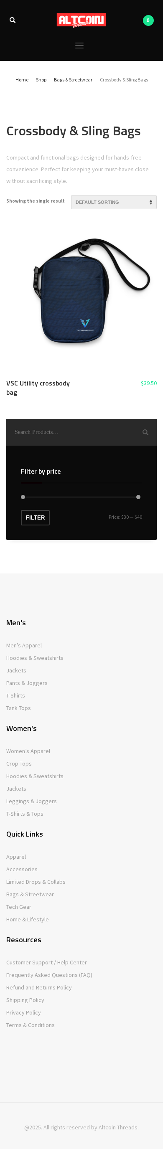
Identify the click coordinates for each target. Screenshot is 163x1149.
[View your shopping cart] (148, 20)
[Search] (145, 432)
